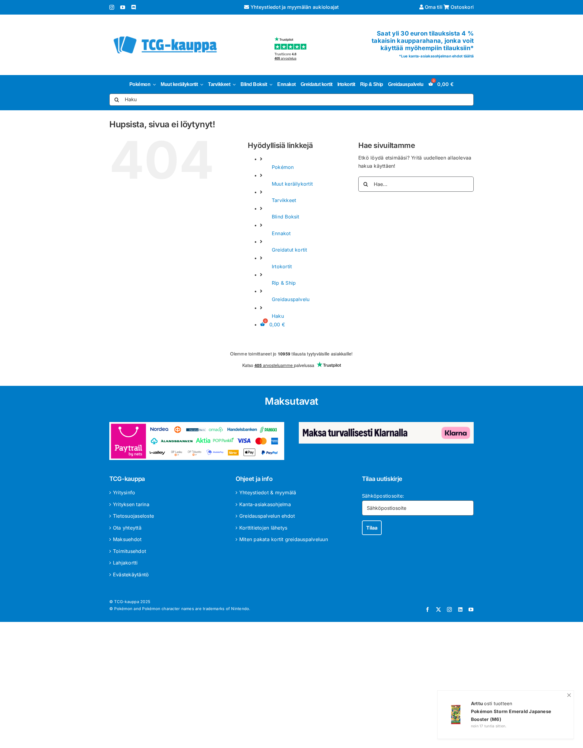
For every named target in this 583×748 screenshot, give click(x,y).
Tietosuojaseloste (133, 516)
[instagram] (111, 7)
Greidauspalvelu (291, 299)
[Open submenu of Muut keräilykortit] (200, 84)
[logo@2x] (165, 35)
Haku (278, 316)
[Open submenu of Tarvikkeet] (233, 84)
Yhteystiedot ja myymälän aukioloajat (294, 7)
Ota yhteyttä (127, 528)
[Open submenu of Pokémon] (153, 84)
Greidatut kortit (289, 250)
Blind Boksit (285, 217)
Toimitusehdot (129, 551)
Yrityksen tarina (131, 504)
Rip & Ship (284, 283)
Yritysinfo (124, 492)
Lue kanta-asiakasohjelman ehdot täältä (437, 56)
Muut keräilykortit (292, 184)
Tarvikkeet (284, 200)
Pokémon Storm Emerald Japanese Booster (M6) (511, 715)
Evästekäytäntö (131, 574)
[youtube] (122, 7)
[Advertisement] (291, 686)
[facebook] (427, 609)
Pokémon (283, 167)
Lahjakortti (125, 563)
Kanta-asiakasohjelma (265, 504)
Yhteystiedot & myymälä (267, 492)
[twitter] (438, 609)
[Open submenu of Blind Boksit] (269, 84)
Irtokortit (282, 266)
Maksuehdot (127, 539)
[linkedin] (460, 609)
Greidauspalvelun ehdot (267, 516)
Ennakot (281, 233)
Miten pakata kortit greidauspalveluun (283, 539)
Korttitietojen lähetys (263, 528)
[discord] (133, 7)
